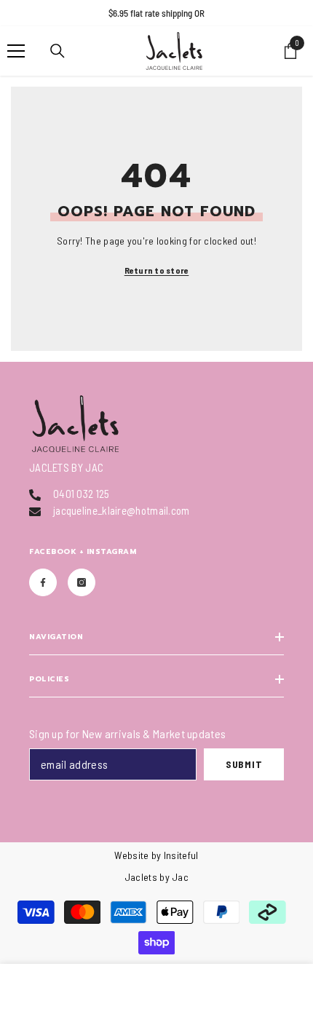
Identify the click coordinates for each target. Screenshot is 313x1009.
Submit (244, 764)
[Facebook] (43, 582)
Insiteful (181, 855)
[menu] (16, 51)
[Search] (57, 51)
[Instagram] (81, 582)
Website (131, 855)
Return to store (156, 270)
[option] (156, 13)
